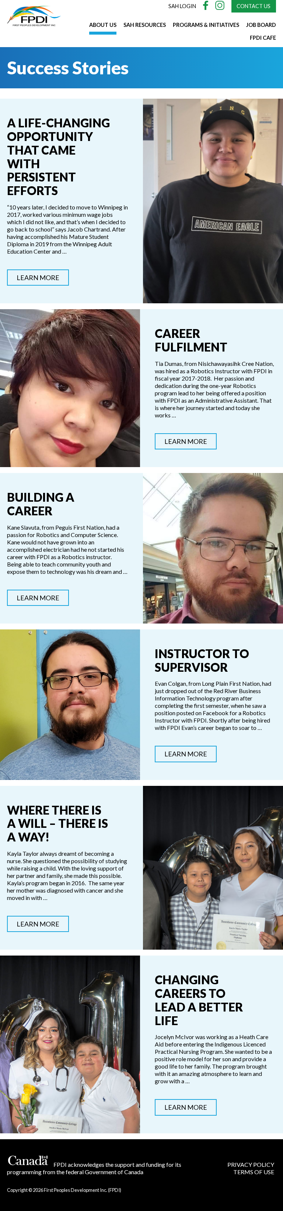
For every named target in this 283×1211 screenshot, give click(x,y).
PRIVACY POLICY (250, 1164)
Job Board (261, 25)
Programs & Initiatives (206, 25)
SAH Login (182, 6)
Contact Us (253, 6)
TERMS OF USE (253, 1171)
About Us (102, 25)
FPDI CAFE (263, 38)
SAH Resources (144, 25)
